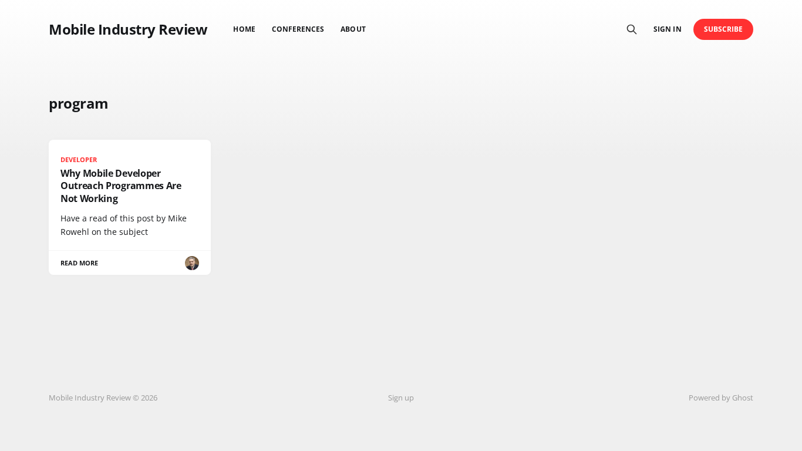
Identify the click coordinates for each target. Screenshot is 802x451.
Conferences (298, 29)
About (353, 29)
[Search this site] (632, 29)
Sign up (401, 397)
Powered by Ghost (721, 397)
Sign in (667, 29)
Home (244, 29)
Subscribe (723, 29)
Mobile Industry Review (128, 29)
